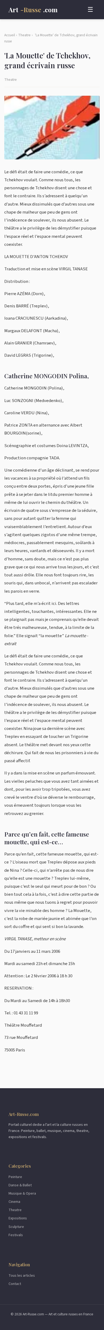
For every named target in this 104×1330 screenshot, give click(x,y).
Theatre (24, 35)
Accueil (9, 35)
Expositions (18, 1218)
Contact (15, 1284)
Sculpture (16, 1226)
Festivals (16, 1235)
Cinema (14, 1201)
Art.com (33, 9)
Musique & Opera (22, 1193)
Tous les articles (22, 1275)
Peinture (15, 1177)
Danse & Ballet (20, 1185)
